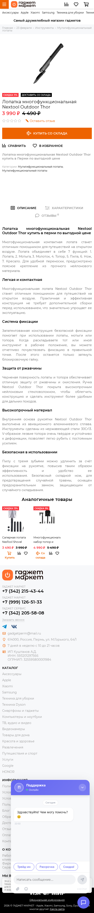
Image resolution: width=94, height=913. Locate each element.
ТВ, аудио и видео (16, 723)
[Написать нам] (83, 902)
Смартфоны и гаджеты (20, 711)
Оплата (8, 835)
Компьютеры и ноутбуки (22, 717)
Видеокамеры (13, 729)
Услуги (7, 760)
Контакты (9, 841)
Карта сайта (57, 909)
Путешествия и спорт (19, 753)
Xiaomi (35, 12)
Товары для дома (16, 735)
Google (7, 766)
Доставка (9, 823)
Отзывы (8, 829)
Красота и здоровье (18, 741)
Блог (6, 811)
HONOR (8, 772)
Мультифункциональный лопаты (40, 166)
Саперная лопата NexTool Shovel (14, 539)
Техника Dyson (14, 705)
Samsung (48, 12)
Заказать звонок (13, 619)
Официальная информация (47, 899)
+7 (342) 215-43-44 (23, 591)
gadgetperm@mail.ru (24, 633)
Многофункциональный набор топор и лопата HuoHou (46, 540)
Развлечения (12, 747)
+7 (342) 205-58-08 (23, 613)
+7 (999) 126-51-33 (22, 602)
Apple (24, 12)
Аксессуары (10, 12)
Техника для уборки (70, 12)
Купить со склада (50, 133)
